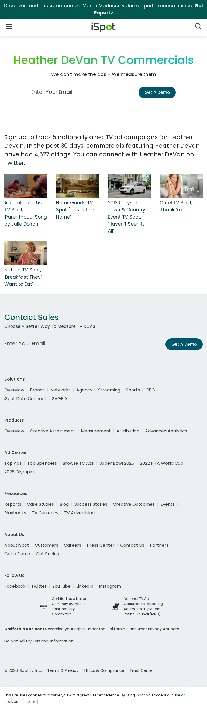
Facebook (15, 586)
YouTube (61, 586)
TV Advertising (79, 513)
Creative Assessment (52, 431)
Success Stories (90, 504)
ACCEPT (30, 702)
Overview (14, 390)
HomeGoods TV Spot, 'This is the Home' (75, 209)
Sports (133, 390)
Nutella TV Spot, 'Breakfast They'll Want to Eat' (24, 277)
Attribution (127, 431)
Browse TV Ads (78, 463)
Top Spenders (42, 463)
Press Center (101, 545)
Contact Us (132, 545)
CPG (150, 390)
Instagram (110, 586)
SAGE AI (60, 398)
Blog (64, 504)
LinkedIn (84, 586)
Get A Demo (157, 92)
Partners (159, 545)
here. (175, 629)
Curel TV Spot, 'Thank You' (176, 206)
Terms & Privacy (62, 670)
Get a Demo (17, 554)
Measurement (96, 431)
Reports (12, 504)
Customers (46, 545)
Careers (72, 545)
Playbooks (15, 513)
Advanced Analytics (166, 431)
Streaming (109, 390)
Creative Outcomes (134, 504)
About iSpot (16, 545)
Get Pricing (47, 554)
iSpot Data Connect (25, 398)
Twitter (14, 163)
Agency (84, 390)
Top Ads (13, 463)
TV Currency (45, 513)
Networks (60, 390)
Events (167, 504)
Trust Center (142, 670)
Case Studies (40, 504)
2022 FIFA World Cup (161, 463)
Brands (37, 390)
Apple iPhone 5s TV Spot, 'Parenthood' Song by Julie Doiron (25, 213)
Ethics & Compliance (104, 670)
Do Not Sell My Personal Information (39, 641)
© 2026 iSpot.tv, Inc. (23, 670)
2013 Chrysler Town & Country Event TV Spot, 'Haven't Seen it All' (126, 217)
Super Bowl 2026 (116, 463)
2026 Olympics (20, 472)
